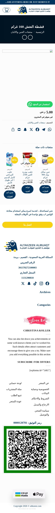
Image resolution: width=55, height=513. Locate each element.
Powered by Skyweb (27, 509)
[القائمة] (12, 10)
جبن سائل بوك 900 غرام (45, 174)
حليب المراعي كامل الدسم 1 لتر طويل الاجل (9, 177)
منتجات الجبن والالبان (21, 32)
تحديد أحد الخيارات (45, 189)
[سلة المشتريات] (6, 9)
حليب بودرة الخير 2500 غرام (27, 174)
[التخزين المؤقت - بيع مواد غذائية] (34, 10)
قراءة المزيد (28, 189)
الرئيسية (40, 32)
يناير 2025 (42, 297)
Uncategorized (40, 310)
